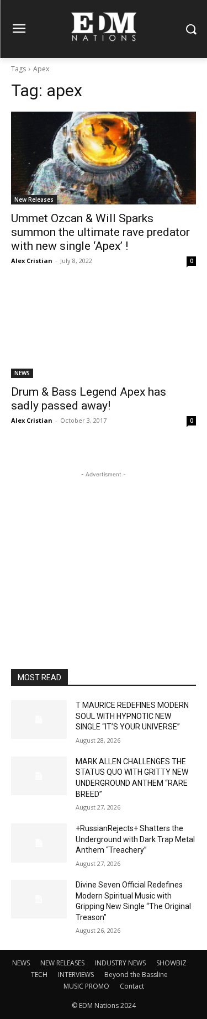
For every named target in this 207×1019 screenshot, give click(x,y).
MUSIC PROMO (86, 986)
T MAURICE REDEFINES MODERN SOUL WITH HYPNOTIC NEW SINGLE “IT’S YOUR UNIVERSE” (132, 716)
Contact (132, 986)
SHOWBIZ (171, 963)
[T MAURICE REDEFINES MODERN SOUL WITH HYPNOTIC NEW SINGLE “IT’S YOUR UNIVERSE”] (39, 719)
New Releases (34, 199)
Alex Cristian (31, 260)
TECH (39, 974)
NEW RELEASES (62, 963)
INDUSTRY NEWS (120, 963)
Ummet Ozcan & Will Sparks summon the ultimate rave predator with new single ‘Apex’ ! (100, 232)
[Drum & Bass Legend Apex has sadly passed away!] (103, 332)
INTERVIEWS (76, 974)
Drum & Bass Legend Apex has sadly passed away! (88, 398)
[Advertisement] (104, 549)
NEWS (22, 373)
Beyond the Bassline (136, 974)
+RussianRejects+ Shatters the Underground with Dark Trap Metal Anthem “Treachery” (135, 839)
